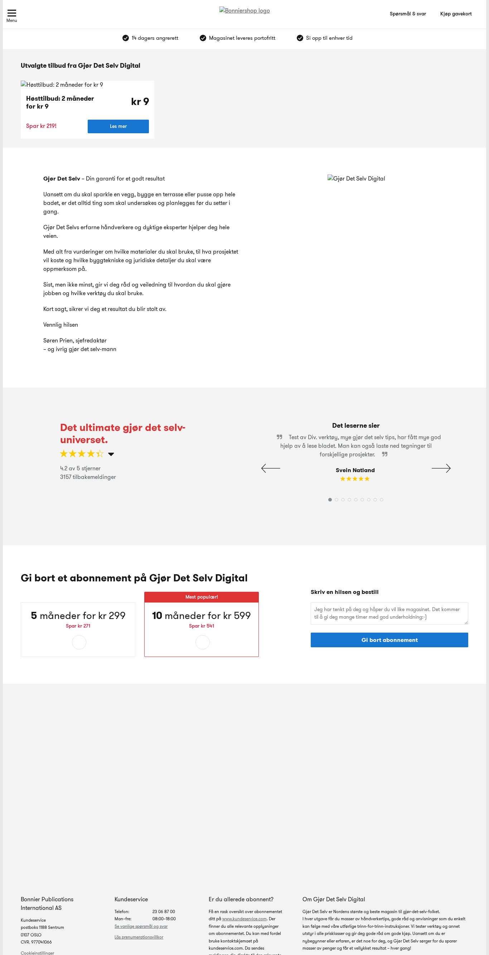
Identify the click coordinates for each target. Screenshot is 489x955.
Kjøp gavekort (456, 13)
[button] (441, 468)
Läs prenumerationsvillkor (139, 937)
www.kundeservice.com (244, 919)
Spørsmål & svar (408, 13)
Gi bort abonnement (390, 640)
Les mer (118, 126)
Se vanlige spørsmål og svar (141, 926)
